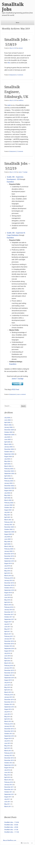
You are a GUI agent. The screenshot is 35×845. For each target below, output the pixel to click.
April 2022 (7, 498)
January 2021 (8, 524)
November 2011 (9, 789)
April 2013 (7, 748)
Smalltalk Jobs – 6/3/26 (11, 825)
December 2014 (9, 699)
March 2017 (7, 634)
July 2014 (7, 712)
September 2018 (9, 590)
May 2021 (7, 515)
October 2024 (8, 451)
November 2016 (9, 643)
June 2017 (7, 626)
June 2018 (7, 597)
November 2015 (9, 673)
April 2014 (7, 719)
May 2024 (7, 461)
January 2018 (8, 609)
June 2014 (7, 714)
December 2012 (9, 758)
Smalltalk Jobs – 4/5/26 (11, 827)
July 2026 (7, 417)
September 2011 (9, 794)
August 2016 (8, 651)
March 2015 (7, 692)
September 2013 (9, 736)
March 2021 (7, 520)
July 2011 (7, 799)
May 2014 (7, 716)
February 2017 (8, 636)
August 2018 (8, 592)
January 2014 (8, 726)
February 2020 (8, 549)
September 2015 (9, 678)
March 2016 (7, 663)
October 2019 (8, 558)
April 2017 (7, 631)
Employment (12, 75)
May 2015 (7, 687)
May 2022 (7, 495)
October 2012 (8, 763)
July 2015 (7, 682)
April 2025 (7, 442)
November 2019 (9, 556)
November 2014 (9, 702)
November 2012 (9, 760)
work (9, 105)
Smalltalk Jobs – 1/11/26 (11, 832)
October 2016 (8, 646)
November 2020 (9, 527)
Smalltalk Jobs (13, 7)
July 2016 (7, 653)
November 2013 (9, 731)
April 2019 (7, 573)
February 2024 (8, 468)
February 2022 (8, 503)
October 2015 (8, 675)
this (9, 62)
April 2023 (7, 476)
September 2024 (9, 454)
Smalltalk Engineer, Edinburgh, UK (16, 92)
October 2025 (8, 432)
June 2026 (7, 420)
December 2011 (9, 787)
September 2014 (9, 707)
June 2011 (7, 801)
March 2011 (7, 806)
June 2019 (7, 568)
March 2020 (7, 546)
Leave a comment (21, 394)
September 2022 (9, 488)
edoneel (20, 48)
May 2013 (7, 746)
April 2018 (7, 602)
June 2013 (7, 743)
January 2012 (8, 784)
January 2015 (8, 697)
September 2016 (9, 648)
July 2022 (7, 493)
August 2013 (8, 738)
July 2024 (7, 459)
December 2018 (9, 583)
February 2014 (8, 724)
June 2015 (7, 685)
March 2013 (7, 750)
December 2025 (9, 430)
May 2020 (7, 541)
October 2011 (8, 792)
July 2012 (7, 770)
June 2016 (7, 656)
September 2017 (9, 619)
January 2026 (8, 427)
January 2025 (8, 447)
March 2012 (7, 780)
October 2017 (8, 617)
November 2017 (9, 614)
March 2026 (7, 425)
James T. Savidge (22, 172)
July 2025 (7, 437)
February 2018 (8, 607)
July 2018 (7, 595)
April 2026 (7, 422)
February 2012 (8, 782)
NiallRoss (20, 100)
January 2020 (8, 551)
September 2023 (9, 473)
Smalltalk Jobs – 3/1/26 (11, 829)
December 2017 (9, 612)
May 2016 (7, 658)
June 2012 (7, 772)
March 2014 (7, 721)
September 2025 (9, 434)
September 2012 (9, 765)
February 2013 (8, 753)
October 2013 (8, 733)
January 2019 (8, 580)
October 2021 (8, 507)
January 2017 (8, 639)
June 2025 (7, 439)
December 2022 (9, 485)
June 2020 (7, 539)
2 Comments (20, 75)
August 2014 (8, 709)
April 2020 (7, 544)
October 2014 (8, 704)
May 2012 (7, 775)
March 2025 (7, 444)
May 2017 (7, 629)
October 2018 (8, 588)
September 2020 (9, 532)
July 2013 (7, 741)
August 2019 (8, 563)
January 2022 (8, 505)
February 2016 (8, 665)
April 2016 (7, 660)
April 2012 (7, 777)
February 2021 (8, 522)
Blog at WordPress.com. (9, 840)
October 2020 (8, 529)
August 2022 (8, 490)
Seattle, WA (10, 177)
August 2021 (8, 510)
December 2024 (9, 449)
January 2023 (8, 483)
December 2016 (9, 641)
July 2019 (7, 566)
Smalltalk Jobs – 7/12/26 (11, 822)
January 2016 (8, 668)
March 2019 (7, 575)
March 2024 (7, 466)
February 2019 (8, 578)
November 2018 (9, 585)
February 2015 (8, 695)
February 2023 (8, 481)
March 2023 (7, 478)
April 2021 (7, 517)
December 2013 (9, 729)
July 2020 (7, 537)
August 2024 (8, 456)
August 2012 (8, 767)
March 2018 (7, 605)
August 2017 (8, 622)
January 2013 (8, 755)
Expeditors (10, 182)
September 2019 (9, 561)
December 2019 (9, 554)
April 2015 (7, 690)
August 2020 (8, 534)
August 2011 (8, 797)
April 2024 (7, 464)
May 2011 (7, 804)
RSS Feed (15, 389)
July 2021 (7, 512)
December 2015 (9, 670)
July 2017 (7, 624)
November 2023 (9, 471)
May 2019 (7, 571)
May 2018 (7, 600)
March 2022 (7, 500)
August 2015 (8, 680)
